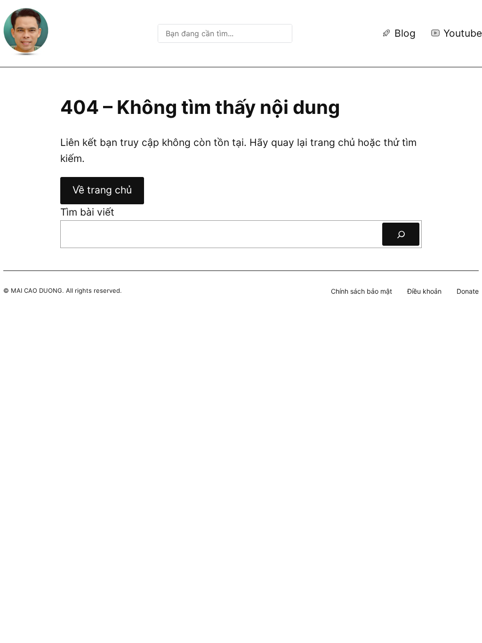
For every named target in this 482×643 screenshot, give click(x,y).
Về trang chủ (102, 190)
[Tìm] (400, 234)
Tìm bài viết (87, 212)
